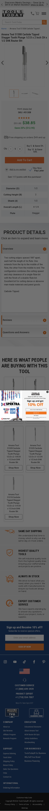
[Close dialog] (47, 392)
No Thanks (36, 415)
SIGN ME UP (36, 413)
